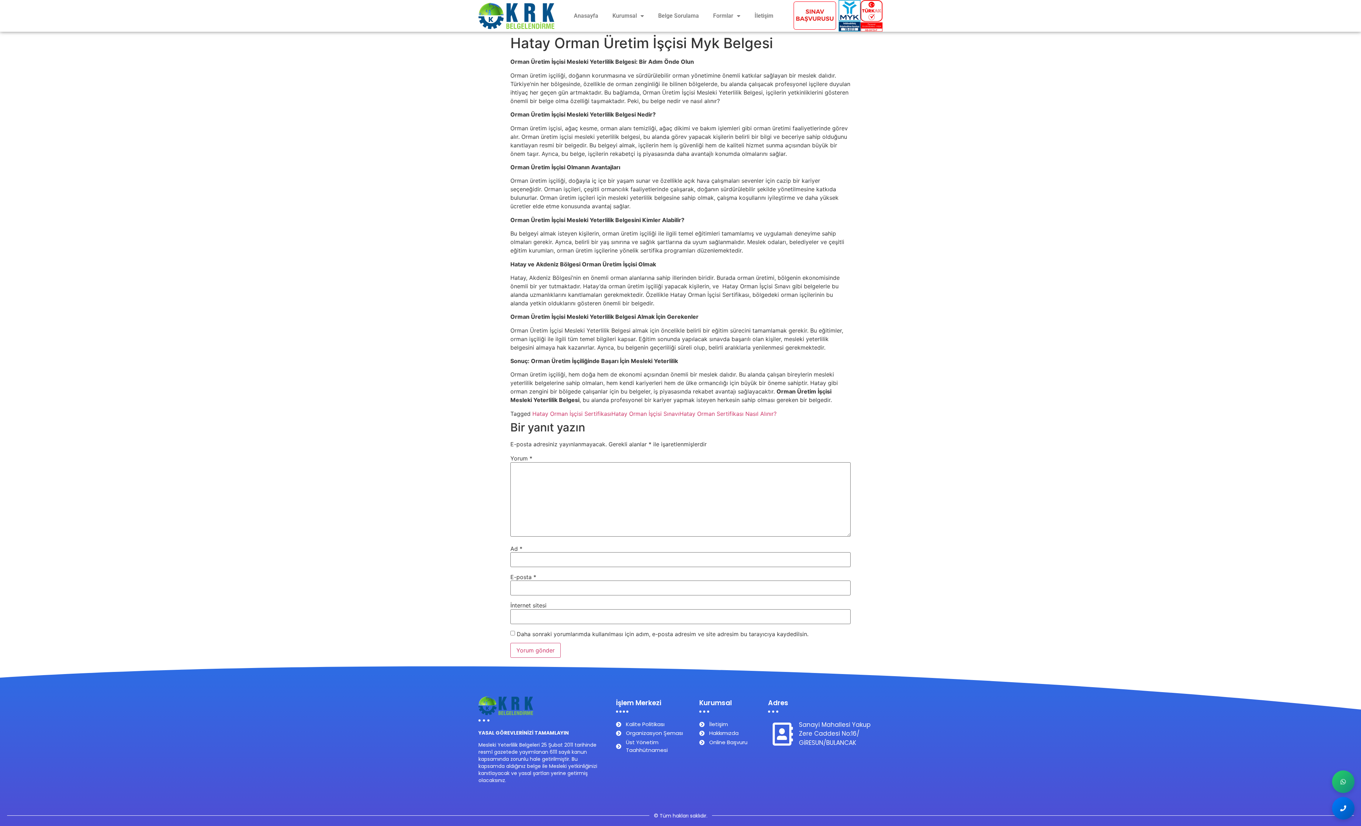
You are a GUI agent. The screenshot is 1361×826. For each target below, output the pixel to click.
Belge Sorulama (678, 15)
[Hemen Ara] (1343, 808)
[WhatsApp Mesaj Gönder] (1343, 782)
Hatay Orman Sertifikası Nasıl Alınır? (728, 413)
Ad (516, 548)
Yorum (521, 458)
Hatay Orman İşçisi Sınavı (645, 413)
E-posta (523, 577)
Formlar (723, 15)
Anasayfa (586, 15)
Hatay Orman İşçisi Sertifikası (571, 413)
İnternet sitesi (528, 605)
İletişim (764, 15)
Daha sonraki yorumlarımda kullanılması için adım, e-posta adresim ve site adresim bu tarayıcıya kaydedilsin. (662, 634)
